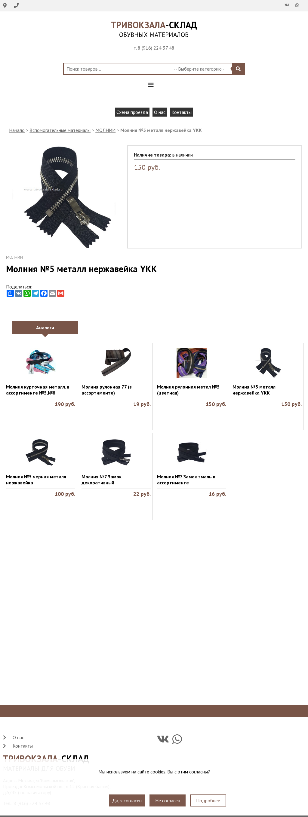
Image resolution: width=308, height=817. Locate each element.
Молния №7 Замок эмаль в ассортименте (186, 480)
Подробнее (208, 800)
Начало (17, 130)
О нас (159, 112)
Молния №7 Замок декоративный (102, 480)
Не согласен (167, 800)
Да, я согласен (127, 800)
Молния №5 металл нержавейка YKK (254, 390)
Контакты (181, 112)
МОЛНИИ (105, 130)
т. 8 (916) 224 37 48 (154, 48)
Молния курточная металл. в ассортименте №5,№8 (37, 390)
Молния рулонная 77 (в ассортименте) (107, 390)
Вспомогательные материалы (60, 130)
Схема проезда (132, 112)
